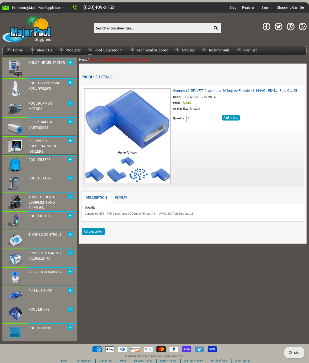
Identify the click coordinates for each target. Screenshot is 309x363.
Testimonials (219, 50)
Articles (188, 50)
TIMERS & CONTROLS (44, 234)
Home (18, 50)
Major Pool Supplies (146, 356)
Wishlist (250, 50)
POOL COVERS (39, 328)
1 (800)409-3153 (97, 7)
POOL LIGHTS (39, 216)
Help (123, 360)
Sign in (266, 7)
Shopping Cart (290, 7)
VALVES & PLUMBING (44, 272)
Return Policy (168, 360)
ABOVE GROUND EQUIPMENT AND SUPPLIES (41, 202)
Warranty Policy (193, 360)
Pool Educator (107, 50)
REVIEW (121, 197)
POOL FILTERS (39, 160)
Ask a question (93, 231)
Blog (233, 7)
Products (73, 50)
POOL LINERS (38, 309)
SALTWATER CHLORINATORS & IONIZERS (42, 146)
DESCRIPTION (96, 197)
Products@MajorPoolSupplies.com (38, 8)
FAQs (64, 360)
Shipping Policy (143, 360)
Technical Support (152, 50)
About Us (44, 50)
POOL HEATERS (40, 178)
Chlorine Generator (46, 62)
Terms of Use (219, 360)
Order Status (242, 360)
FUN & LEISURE (40, 290)
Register (248, 7)
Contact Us (105, 360)
